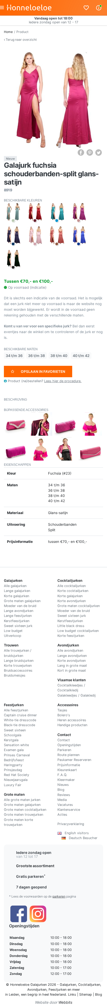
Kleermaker (66, 780)
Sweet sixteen (15, 730)
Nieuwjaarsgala (16, 780)
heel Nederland (54, 994)
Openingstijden (69, 745)
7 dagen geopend (31, 887)
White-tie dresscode (20, 720)
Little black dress (70, 626)
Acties (62, 815)
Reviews (63, 795)
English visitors (75, 833)
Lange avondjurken (18, 611)
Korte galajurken (16, 596)
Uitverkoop (12, 636)
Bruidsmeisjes (14, 675)
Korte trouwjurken (18, 665)
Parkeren (64, 750)
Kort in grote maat (71, 670)
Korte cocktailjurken (72, 591)
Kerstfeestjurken (16, 621)
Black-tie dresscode (19, 725)
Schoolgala (12, 735)
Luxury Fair (12, 785)
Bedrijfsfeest (14, 760)
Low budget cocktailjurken (78, 631)
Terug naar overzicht (21, 40)
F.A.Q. (62, 775)
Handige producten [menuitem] (72, 725)
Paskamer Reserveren (74, 760)
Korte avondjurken (71, 601)
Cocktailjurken (89, 985)
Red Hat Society (16, 775)
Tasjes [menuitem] (62, 710)
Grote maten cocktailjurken (78, 606)
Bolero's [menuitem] (63, 715)
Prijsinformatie (68, 765)
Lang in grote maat (72, 665)
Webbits (65, 1002)
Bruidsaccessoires (18, 670)
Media (62, 800)
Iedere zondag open (33, 852)
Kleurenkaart (67, 770)
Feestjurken (57, 989)
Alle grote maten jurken (22, 800)
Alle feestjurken (16, 710)
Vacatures (65, 805)
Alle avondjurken (70, 650)
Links (72, 994)
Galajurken (68, 985)
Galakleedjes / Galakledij (76, 695)
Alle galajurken (15, 586)
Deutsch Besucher (81, 838)
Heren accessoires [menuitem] (71, 720)
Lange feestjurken (18, 616)
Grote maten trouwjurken (23, 815)
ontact (65, 740)
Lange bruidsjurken (19, 661)
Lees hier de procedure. (63, 381)
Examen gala (14, 750)
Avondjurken (36, 989)
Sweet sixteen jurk (18, 626)
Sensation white (16, 745)
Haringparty (13, 765)
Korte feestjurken (70, 636)
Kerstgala (11, 740)
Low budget (13, 631)
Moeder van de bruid (20, 606)
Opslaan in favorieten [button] (43, 371)
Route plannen (68, 755)
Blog (60, 790)
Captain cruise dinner (20, 715)
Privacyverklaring (70, 824)
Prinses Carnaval (17, 755)
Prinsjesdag (13, 770)
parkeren (58, 896)
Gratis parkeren (30, 876)
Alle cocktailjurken (71, 586)
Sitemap (85, 994)
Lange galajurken (17, 591)
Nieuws (63, 785)
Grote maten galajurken (22, 601)
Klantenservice (68, 810)
